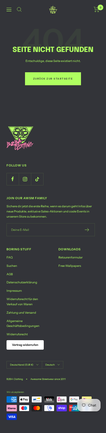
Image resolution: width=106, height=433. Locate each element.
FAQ (10, 257)
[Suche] (19, 9)
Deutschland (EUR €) (21, 364)
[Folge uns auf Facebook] (13, 179)
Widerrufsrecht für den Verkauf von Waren (22, 301)
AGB (10, 274)
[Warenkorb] (96, 9)
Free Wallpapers (69, 266)
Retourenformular (70, 257)
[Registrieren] (87, 230)
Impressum (14, 291)
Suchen (12, 266)
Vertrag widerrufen (25, 345)
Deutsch (50, 364)
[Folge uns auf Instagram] (25, 179)
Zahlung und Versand (21, 312)
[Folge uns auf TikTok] (37, 179)
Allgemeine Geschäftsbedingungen (23, 323)
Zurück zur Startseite (53, 78)
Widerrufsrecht (17, 334)
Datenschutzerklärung (22, 282)
